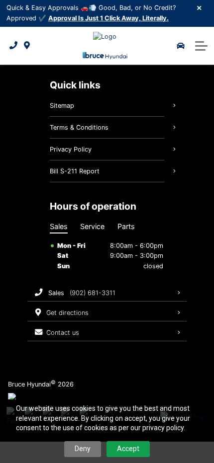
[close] (199, 7)
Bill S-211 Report (75, 171)
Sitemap (62, 105)
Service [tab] (92, 226)
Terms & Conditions (79, 127)
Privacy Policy (71, 149)
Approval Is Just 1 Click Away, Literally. (108, 18)
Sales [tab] (59, 226)
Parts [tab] (126, 226)
